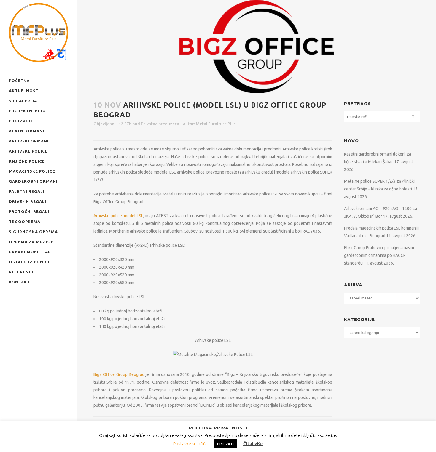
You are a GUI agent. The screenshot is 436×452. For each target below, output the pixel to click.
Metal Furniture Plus (215, 123)
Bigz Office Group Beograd (118, 374)
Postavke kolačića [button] (190, 443)
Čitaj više (253, 443)
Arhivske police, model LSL (118, 215)
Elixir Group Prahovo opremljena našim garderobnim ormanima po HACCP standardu (379, 255)
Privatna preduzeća (160, 123)
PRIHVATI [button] (225, 444)
